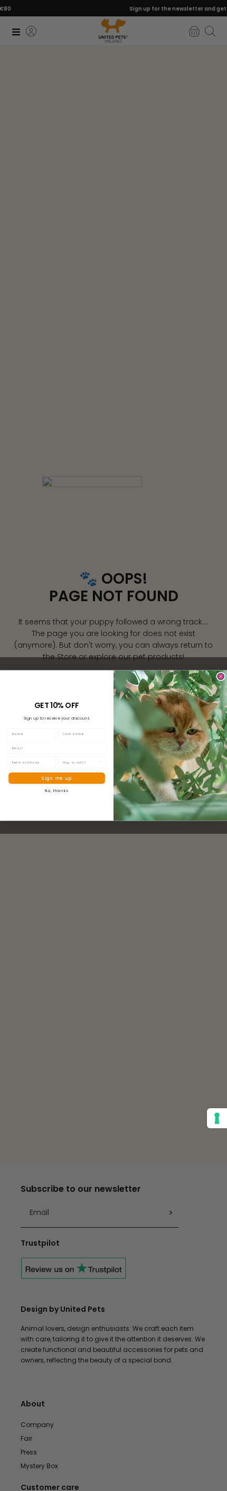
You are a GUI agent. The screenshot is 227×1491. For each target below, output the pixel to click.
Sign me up (57, 778)
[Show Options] (101, 762)
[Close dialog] (220, 676)
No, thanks (57, 790)
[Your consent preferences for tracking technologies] (217, 1118)
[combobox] (80, 762)
